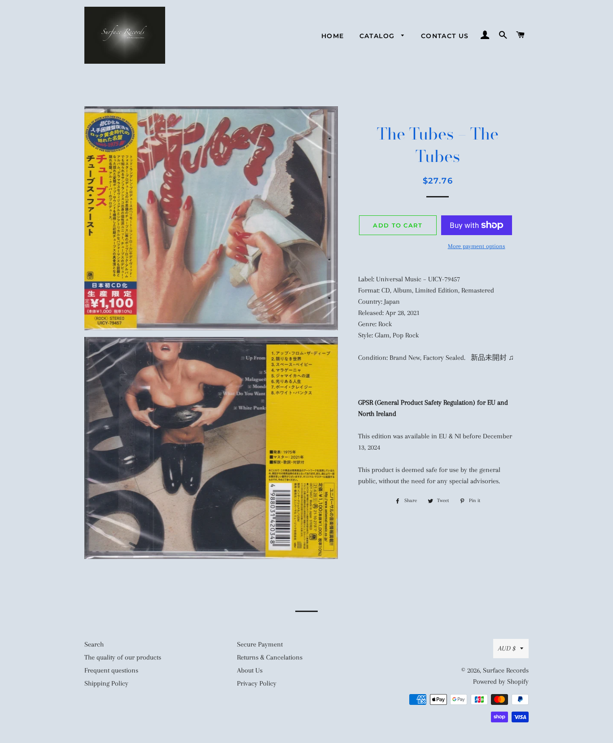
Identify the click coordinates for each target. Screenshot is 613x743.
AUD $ (507, 648)
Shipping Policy (106, 683)
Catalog (378, 36)
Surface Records (506, 670)
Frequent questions (111, 670)
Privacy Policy (256, 683)
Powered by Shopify (501, 681)
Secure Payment (260, 644)
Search (94, 644)
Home (332, 36)
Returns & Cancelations (269, 657)
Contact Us (445, 36)
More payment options (476, 246)
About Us (250, 670)
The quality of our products (122, 657)
